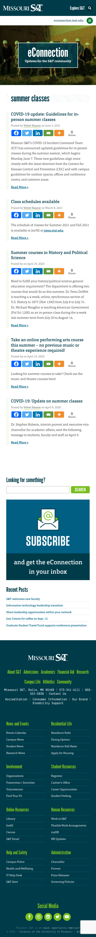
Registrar (56, 776)
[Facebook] (16, 133)
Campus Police (15, 862)
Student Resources (63, 767)
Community (64, 682)
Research (83, 672)
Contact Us (57, 694)
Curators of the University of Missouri (46, 931)
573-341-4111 (69, 690)
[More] (59, 133)
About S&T (14, 672)
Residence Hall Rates (64, 746)
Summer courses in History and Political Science (49, 255)
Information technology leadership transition (34, 605)
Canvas (10, 832)
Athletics (49, 682)
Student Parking (61, 796)
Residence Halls (61, 733)
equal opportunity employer (61, 928)
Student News (14, 746)
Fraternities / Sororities (20, 782)
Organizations (15, 776)
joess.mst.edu (53, 231)
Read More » (20, 187)
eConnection (48, 52)
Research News (15, 753)
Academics (48, 672)
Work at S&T (59, 819)
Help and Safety (16, 853)
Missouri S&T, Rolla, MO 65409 (29, 690)
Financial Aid (65, 672)
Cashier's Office (60, 782)
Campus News (15, 739)
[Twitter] (27, 133)
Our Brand (80, 699)
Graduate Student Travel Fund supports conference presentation (46, 625)
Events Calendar (16, 733)
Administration (61, 853)
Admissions (30, 672)
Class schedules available (35, 201)
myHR (55, 832)
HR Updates (58, 839)
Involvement (14, 767)
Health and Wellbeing (19, 868)
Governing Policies (62, 882)
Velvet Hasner (32, 125)
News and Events (17, 724)
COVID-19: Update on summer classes (47, 401)
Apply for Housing (62, 753)
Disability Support (48, 703)
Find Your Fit (14, 796)
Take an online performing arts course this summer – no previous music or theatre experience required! (47, 345)
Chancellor (58, 862)
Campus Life (32, 682)
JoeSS (9, 825)
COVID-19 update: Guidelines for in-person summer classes (45, 116)
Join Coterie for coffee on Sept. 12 (27, 618)
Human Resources (63, 810)
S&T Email (12, 839)
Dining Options (60, 739)
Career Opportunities (64, 789)
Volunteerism (14, 789)
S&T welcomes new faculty (23, 599)
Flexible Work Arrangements (68, 825)
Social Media (48, 906)
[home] (31, 8)
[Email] (48, 133)
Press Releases (60, 875)
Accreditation (16, 699)
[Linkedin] (38, 133)
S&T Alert (12, 882)
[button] (90, 8)
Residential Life (61, 724)
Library (10, 819)
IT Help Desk (14, 875)
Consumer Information (50, 699)
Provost (56, 868)
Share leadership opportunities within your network (38, 612)
